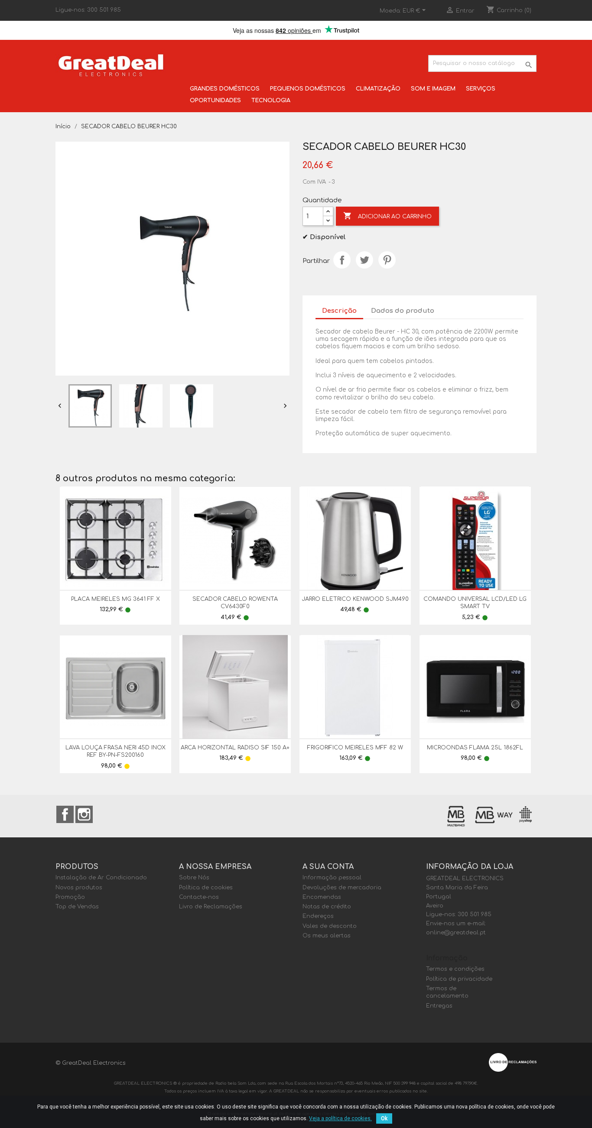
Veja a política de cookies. (340, 1118)
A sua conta (328, 867)
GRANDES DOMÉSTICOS (225, 89)
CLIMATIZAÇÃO (378, 89)
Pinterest (387, 260)
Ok (384, 1118)
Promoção (70, 897)
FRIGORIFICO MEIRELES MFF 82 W (355, 748)
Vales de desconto (330, 926)
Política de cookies (206, 888)
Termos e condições (455, 969)
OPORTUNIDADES (215, 100)
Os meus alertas (327, 936)
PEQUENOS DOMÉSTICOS (307, 89)
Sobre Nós (194, 878)
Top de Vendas (77, 907)
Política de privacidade (459, 979)
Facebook (65, 814)
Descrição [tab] (339, 310)
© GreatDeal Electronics (90, 1063)
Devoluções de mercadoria (342, 888)
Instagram (84, 814)
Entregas (439, 1006)
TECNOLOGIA (270, 100)
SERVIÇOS (480, 89)
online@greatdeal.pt (456, 933)
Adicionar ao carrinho (387, 215)
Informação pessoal (332, 878)
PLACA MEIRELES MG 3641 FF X (115, 599)
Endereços (318, 916)
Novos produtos (78, 888)
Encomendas (322, 897)
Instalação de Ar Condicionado (101, 878)
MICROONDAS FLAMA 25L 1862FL (475, 748)
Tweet (364, 260)
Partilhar (342, 260)
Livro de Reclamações (210, 907)
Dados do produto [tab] (402, 310)
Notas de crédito (327, 907)
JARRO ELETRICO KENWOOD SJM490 (355, 599)
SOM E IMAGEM (433, 89)
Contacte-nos (199, 897)
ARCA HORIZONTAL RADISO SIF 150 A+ (235, 748)
